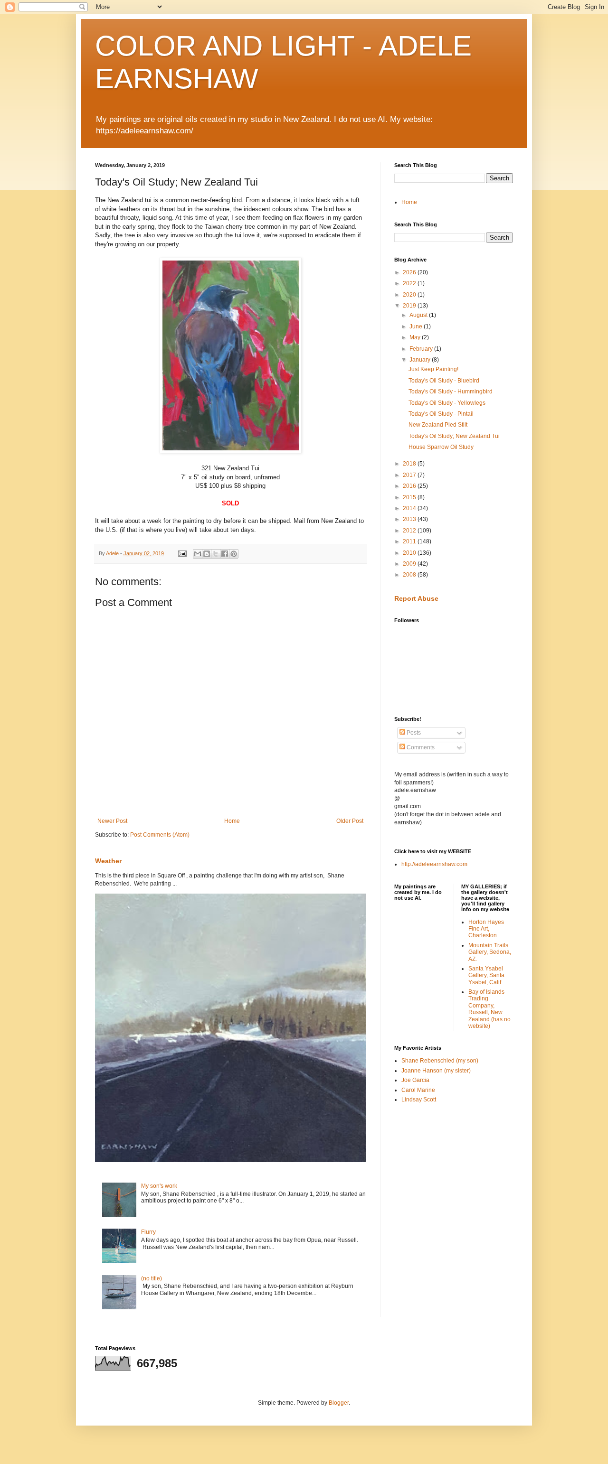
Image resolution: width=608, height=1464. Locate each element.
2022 (410, 283)
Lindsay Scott (418, 1099)
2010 (410, 553)
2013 (410, 519)
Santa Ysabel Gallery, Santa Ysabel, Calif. (486, 975)
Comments (420, 747)
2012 (410, 530)
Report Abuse (416, 598)
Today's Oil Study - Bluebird (443, 380)
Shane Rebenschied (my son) (439, 1060)
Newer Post (112, 821)
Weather (108, 861)
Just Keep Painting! (433, 369)
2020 (410, 294)
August (419, 315)
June (416, 326)
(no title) (151, 1278)
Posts (413, 732)
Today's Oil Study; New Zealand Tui (454, 436)
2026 (410, 272)
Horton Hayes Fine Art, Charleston (486, 929)
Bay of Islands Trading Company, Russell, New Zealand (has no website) (489, 1008)
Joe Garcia (415, 1080)
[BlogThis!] (206, 554)
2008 (410, 574)
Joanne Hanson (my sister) (436, 1070)
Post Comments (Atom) (160, 834)
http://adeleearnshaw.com (434, 864)
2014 (410, 508)
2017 (410, 475)
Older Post (349, 821)
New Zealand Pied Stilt (437, 424)
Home (232, 821)
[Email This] (197, 554)
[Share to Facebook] (224, 554)
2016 (410, 486)
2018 (410, 463)
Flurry (148, 1232)
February (421, 348)
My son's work (159, 1186)
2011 (410, 541)
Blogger (339, 1402)
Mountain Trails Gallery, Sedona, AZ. (489, 952)
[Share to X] (215, 554)
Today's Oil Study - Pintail (441, 413)
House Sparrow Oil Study (441, 447)
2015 (410, 497)
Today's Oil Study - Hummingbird (450, 391)
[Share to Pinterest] (233, 554)
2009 (410, 563)
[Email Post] (182, 553)
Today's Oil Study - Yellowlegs (446, 403)
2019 (410, 305)
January (420, 359)
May (415, 337)
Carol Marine (418, 1090)
